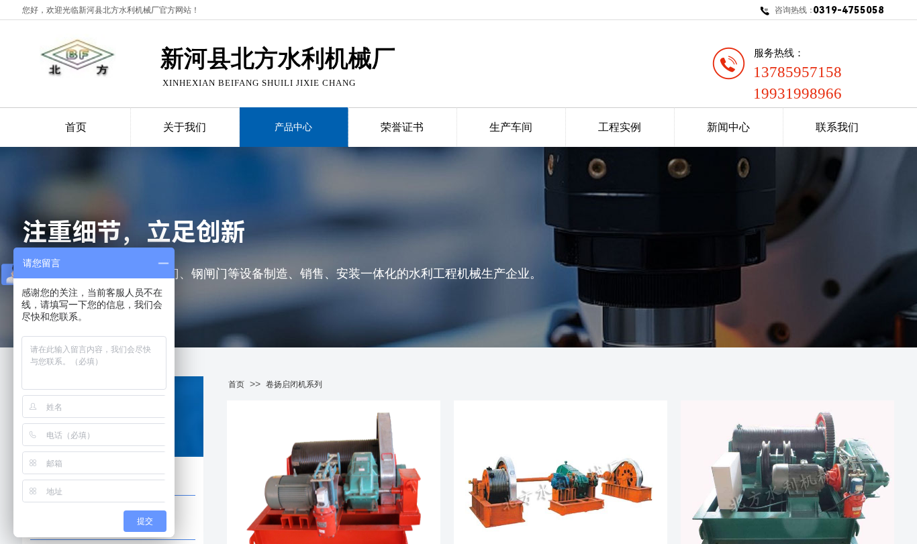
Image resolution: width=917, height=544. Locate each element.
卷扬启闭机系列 (294, 384)
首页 (236, 384)
